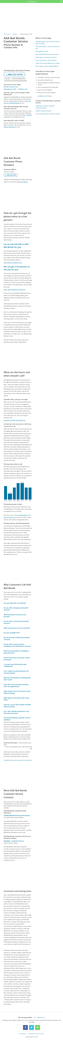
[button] (61, 1)
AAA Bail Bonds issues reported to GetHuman (18, 760)
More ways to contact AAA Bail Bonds (47, 66)
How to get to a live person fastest (46, 57)
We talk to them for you (11, 87)
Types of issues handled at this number (48, 63)
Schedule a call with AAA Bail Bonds (14, 420)
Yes (35, 1017)
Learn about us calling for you (13, 262)
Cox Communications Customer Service (48, 114)
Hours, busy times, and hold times (46, 60)
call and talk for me (23, 515)
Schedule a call (22, 89)
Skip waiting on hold (10, 89)
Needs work (41, 1017)
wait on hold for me (10, 517)
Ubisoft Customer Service (43, 111)
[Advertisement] (18, 142)
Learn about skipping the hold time (14, 289)
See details (24, 182)
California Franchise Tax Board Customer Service (45, 107)
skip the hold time (9, 127)
